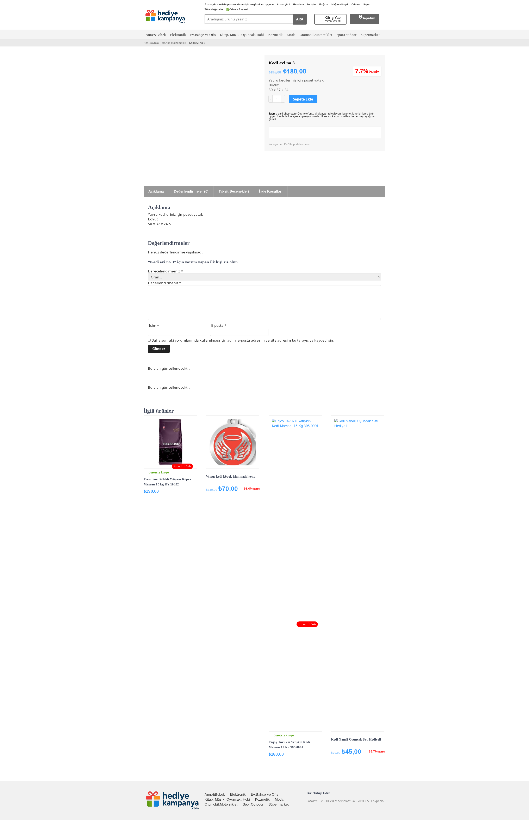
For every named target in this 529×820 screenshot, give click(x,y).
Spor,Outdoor (253, 804)
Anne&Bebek (215, 794)
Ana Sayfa (150, 42)
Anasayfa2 (283, 4)
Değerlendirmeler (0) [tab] (191, 191)
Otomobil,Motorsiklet (221, 804)
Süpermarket (278, 804)
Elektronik (238, 794)
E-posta (218, 325)
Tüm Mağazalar (214, 9)
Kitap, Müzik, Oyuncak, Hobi (227, 799)
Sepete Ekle (303, 99)
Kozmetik (262, 799)
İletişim (311, 4)
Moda (279, 799)
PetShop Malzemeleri (173, 42)
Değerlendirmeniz (164, 282)
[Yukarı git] (521, 813)
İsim (154, 325)
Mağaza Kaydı (339, 4)
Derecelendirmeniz (165, 271)
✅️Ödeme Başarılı (237, 9)
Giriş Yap (333, 19)
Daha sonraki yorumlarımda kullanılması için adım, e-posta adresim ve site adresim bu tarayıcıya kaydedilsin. (242, 340)
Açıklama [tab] (156, 191)
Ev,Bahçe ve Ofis (264, 794)
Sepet (366, 4)
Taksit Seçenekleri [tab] (234, 191)
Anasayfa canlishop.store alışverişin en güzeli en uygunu (239, 4)
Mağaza (323, 4)
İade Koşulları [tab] (270, 191)
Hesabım (298, 4)
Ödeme (355, 4)
